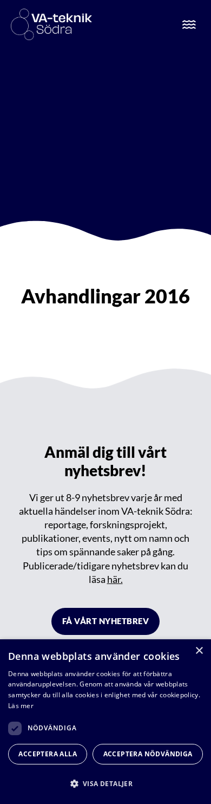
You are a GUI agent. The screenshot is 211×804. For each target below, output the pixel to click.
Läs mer (21, 705)
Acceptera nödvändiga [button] (148, 753)
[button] (105, 784)
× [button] (199, 651)
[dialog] (105, 721)
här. (115, 579)
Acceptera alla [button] (47, 753)
